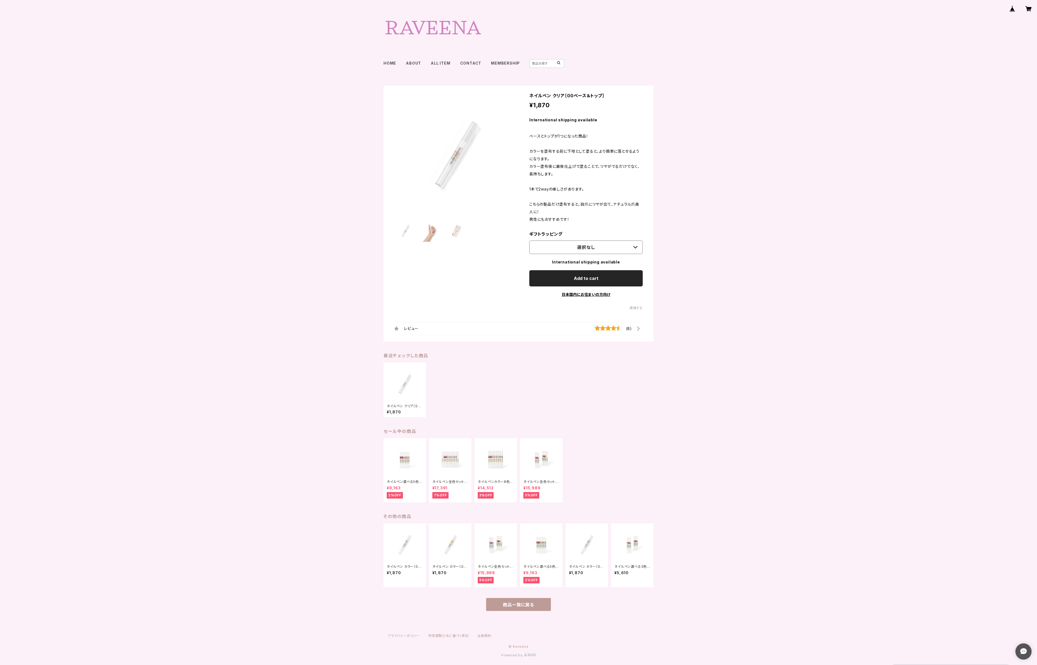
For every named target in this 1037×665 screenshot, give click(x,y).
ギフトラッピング (545, 234)
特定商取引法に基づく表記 (448, 636)
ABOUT (413, 63)
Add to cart (586, 278)
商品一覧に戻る (518, 604)
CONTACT (471, 63)
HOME (389, 63)
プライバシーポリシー (404, 636)
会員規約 (484, 636)
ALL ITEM (440, 63)
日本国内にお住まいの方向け (586, 294)
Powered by (512, 655)
